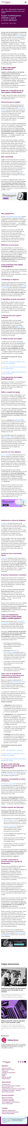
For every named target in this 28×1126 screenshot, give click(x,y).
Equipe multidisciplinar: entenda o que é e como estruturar (12, 12)
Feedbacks (4, 523)
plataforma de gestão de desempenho (14, 773)
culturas (21, 171)
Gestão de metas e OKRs (9, 784)
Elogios (3, 1075)
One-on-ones (5, 455)
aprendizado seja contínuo (18, 681)
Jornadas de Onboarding (8, 1100)
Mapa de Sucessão (6, 1077)
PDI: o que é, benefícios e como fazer (13, 750)
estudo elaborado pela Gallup (13, 216)
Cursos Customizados (7, 1103)
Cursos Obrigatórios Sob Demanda (10, 1102)
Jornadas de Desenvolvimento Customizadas (13, 1089)
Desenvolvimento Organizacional (16, 9)
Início (2, 9)
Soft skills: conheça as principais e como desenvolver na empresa (13, 362)
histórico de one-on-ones (11, 820)
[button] (25, 2)
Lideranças (4, 558)
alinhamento (8, 437)
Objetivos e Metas (6, 1068)
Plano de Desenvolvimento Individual (11, 1086)
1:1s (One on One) (6, 1084)
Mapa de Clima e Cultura (8, 1069)
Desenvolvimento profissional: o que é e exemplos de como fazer (13, 754)
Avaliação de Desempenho (8, 1072)
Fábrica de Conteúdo (7, 1097)
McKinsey (17, 35)
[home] (6, 2)
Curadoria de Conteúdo (8, 1099)
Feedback (4, 1074)
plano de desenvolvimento (11, 651)
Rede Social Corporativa (8, 1092)
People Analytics (6, 1078)
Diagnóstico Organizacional (8, 1110)
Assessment (5, 1071)
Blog (6, 9)
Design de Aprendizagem (8, 1113)
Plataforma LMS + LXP (7, 1087)
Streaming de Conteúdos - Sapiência (11, 1090)
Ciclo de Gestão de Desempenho (10, 1112)
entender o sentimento (10, 826)
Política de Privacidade (17, 1119)
